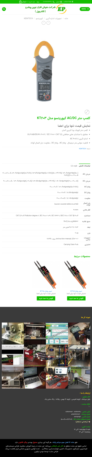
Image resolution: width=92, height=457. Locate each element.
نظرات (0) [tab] (74, 166)
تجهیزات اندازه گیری (54, 18)
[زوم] (87, 112)
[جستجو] (4, 9)
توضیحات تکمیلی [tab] (84, 166)
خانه (66, 18)
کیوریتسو (39, 18)
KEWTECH (28, 18)
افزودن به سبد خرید (76, 298)
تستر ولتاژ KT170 (46, 291)
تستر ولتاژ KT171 (76, 291)
